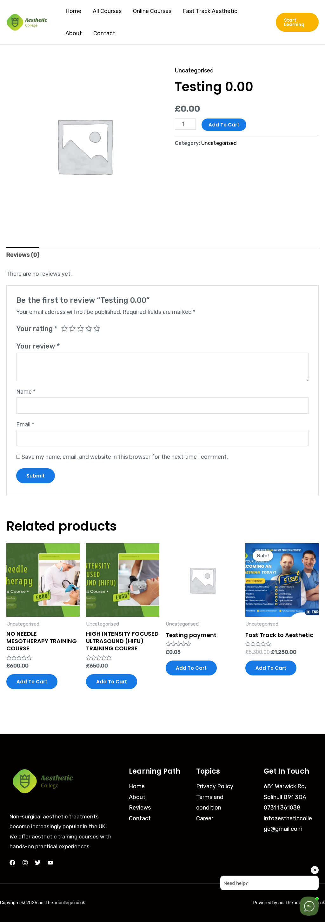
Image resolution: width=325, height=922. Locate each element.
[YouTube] (50, 862)
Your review (38, 346)
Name (26, 391)
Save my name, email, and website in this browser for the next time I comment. (125, 456)
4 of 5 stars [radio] (88, 328)
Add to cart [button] (32, 681)
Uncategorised (194, 70)
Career (204, 818)
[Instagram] (25, 862)
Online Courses (152, 11)
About (73, 33)
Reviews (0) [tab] (22, 254)
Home (73, 11)
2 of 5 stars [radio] (72, 328)
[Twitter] (38, 862)
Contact (104, 33)
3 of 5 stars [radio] (80, 328)
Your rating (36, 329)
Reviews (140, 807)
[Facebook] (12, 862)
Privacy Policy (214, 786)
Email (25, 424)
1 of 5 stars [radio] (64, 328)
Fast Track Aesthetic (210, 11)
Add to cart (224, 124)
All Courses (107, 11)
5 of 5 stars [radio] (96, 328)
